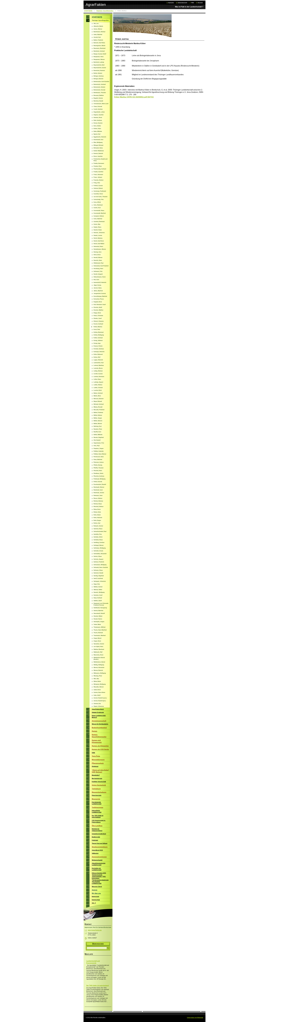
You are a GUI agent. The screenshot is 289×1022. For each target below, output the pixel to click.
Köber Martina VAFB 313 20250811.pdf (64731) (134, 97)
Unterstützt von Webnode (195, 1017)
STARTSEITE (88, 10)
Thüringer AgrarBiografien (105, 10)
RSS (192, 2)
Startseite (171, 2)
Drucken (200, 2)
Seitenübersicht (182, 2)
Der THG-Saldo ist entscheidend (97, 985)
